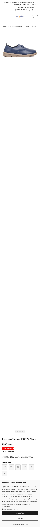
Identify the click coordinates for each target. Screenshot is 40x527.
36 (5, 467)
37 (11, 467)
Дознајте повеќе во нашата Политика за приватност (16, 505)
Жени (26, 27)
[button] (20, 16)
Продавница (17, 27)
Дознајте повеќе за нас (10, 509)
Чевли (33, 27)
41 (4, 474)
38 (18, 467)
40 (31, 467)
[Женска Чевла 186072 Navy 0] (20, 50)
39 (25, 467)
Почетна (5, 27)
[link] (20, 523)
